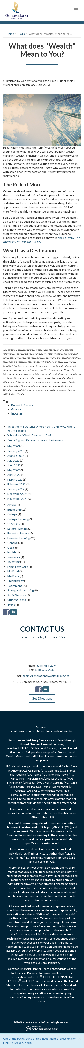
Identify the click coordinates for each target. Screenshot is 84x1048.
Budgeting (14, 509)
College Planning (18, 519)
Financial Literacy (22, 405)
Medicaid (13, 571)
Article (11, 504)
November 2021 (17, 498)
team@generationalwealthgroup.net (46, 675)
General (16, 409)
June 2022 (14, 465)
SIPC (31, 748)
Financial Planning (18, 538)
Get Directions (42, 698)
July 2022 (13, 460)
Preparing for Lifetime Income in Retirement (35, 440)
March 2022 (14, 479)
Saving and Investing (20, 590)
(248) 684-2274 (47, 665)
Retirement (14, 585)
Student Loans (16, 600)
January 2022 (15, 489)
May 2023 (13, 446)
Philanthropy (15, 580)
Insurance (13, 557)
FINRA (22, 748)
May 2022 (13, 470)
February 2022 (16, 484)
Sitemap (41, 727)
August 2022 (15, 455)
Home (10, 33)
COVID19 (13, 523)
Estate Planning (17, 528)
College (12, 514)
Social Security (16, 595)
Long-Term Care (17, 566)
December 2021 (17, 493)
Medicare (13, 576)
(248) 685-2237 (45, 669)
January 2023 (15, 451)
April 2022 (13, 474)
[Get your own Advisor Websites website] (42, 1028)
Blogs (21, 33)
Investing (17, 413)
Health (11, 552)
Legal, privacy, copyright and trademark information (42, 731)
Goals (11, 547)
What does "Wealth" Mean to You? (29, 435)
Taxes (11, 604)
